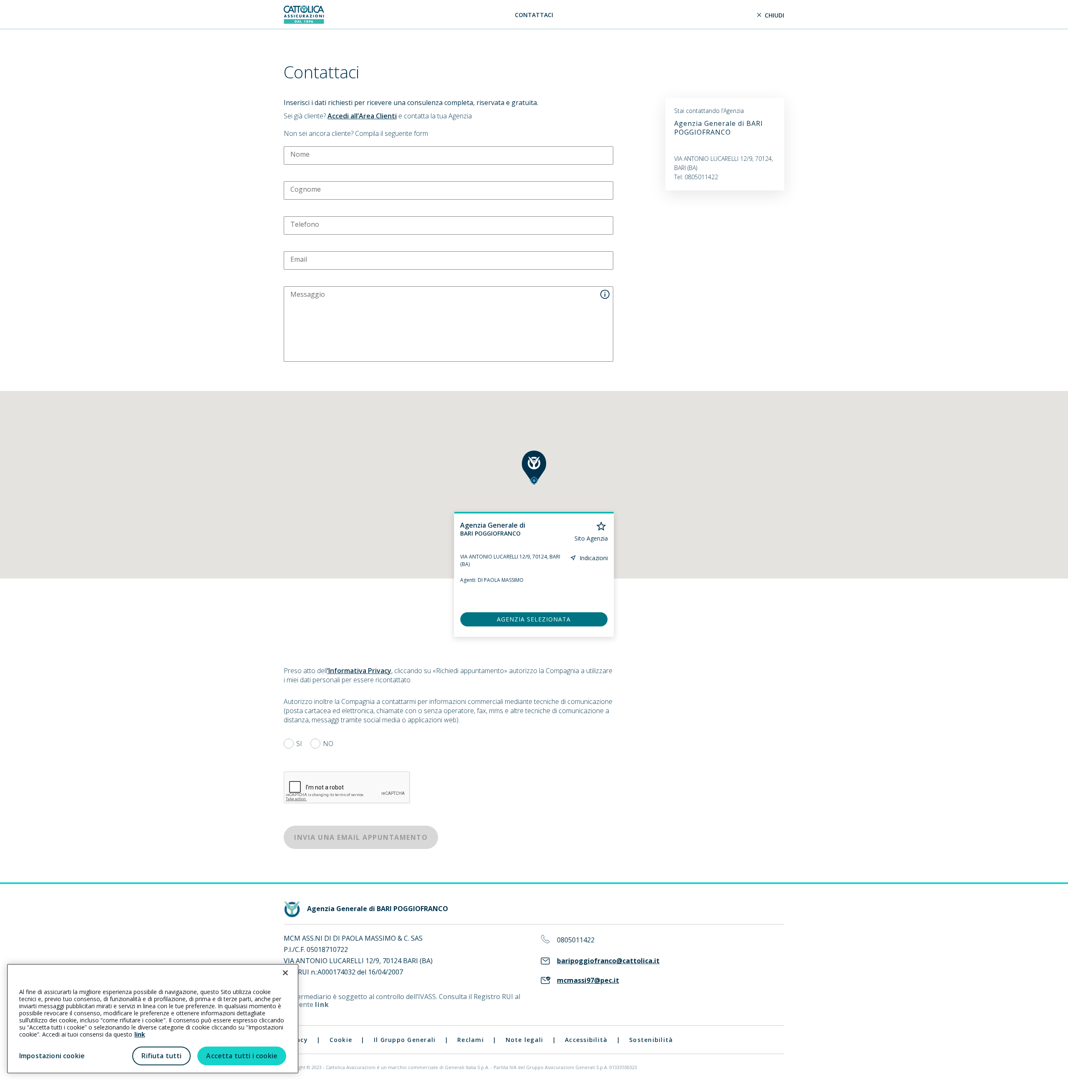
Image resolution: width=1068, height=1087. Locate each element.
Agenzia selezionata (534, 619)
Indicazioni (593, 558)
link (322, 1004)
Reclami (470, 1040)
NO (328, 743)
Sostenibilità (651, 1040)
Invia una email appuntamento (361, 837)
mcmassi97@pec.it (588, 980)
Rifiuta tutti (161, 1055)
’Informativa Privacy (359, 670)
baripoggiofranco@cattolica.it (608, 961)
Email (298, 259)
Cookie (341, 1040)
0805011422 (575, 940)
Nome (300, 154)
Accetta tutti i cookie (241, 1055)
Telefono (304, 224)
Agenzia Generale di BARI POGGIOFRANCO (718, 128)
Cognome (305, 189)
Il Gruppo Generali (405, 1040)
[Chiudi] (285, 973)
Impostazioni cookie (52, 1055)
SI (299, 743)
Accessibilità (586, 1040)
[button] (534, 468)
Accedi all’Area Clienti (362, 115)
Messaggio (307, 294)
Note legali (525, 1040)
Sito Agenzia (591, 538)
